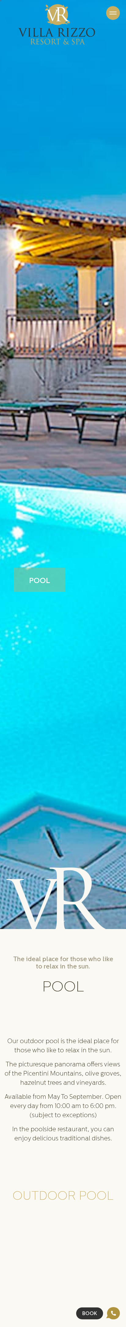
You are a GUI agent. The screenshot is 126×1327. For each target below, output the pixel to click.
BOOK (89, 1313)
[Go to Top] (63, 921)
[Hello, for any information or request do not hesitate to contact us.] (113, 1313)
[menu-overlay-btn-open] (113, 13)
